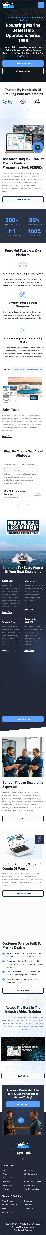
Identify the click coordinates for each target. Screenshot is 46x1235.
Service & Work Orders (32, 1181)
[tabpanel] (23, 406)
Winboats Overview (23, 71)
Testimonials (28, 1201)
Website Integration (31, 1189)
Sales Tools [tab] (7, 369)
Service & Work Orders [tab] (34, 369)
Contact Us (28, 1205)
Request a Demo (23, 1104)
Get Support (28, 1208)
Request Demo (7, 1212)
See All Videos (23, 1076)
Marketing (6, 1170)
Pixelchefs (28, 1230)
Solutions (6, 1189)
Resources (6, 1181)
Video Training (7, 1201)
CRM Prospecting (30, 1174)
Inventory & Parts (30, 1185)
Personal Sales (8, 1178)
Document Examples (9, 1205)
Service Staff (7, 1185)
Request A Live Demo (23, 63)
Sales (26, 1178)
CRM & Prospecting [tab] (19, 369)
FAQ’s (4, 1208)
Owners (5, 1174)
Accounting (28, 1170)
